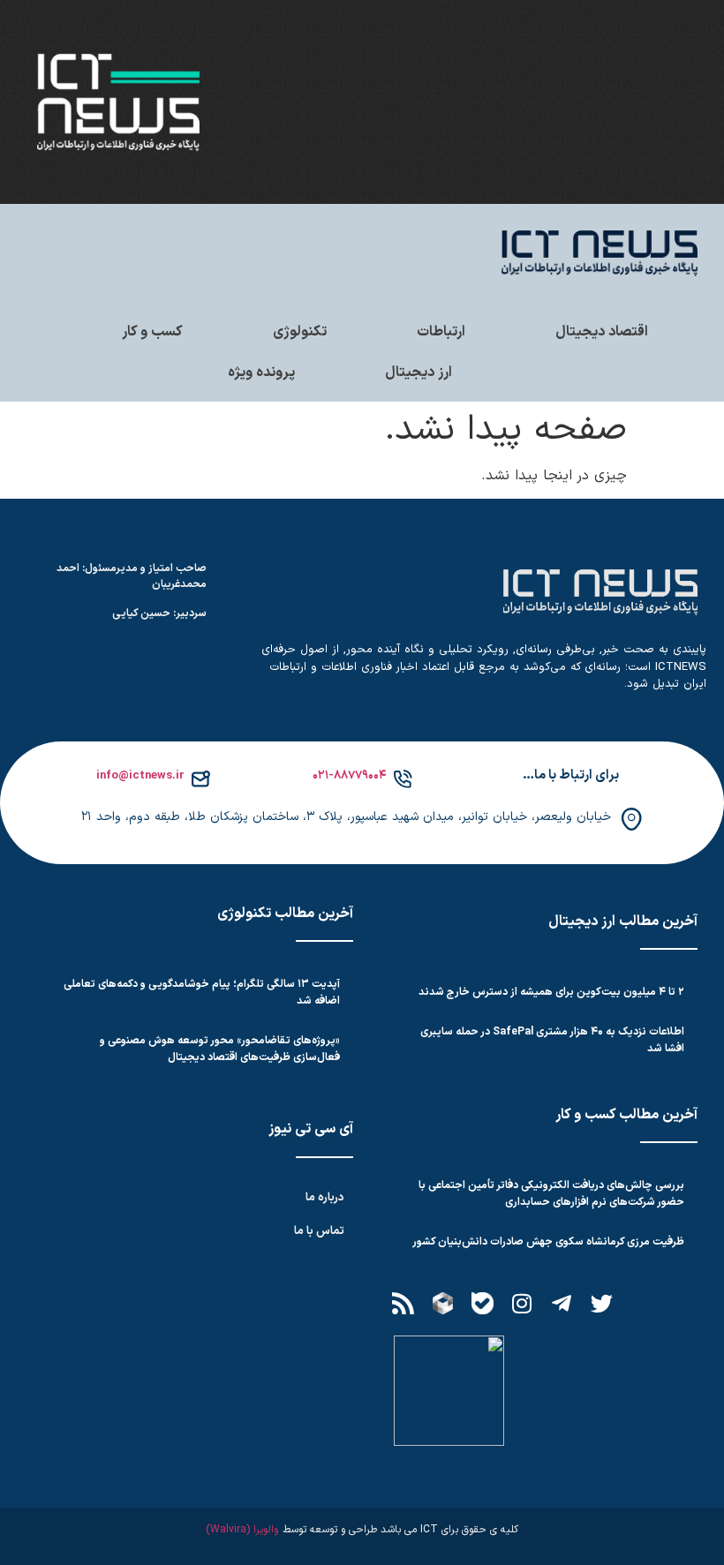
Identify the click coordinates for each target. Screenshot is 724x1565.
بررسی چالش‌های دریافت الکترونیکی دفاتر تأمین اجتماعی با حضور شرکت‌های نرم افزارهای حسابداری (551, 1194)
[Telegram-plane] (561, 1302)
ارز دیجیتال (418, 372)
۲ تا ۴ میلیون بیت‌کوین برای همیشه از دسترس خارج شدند (551, 992)
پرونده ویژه (261, 372)
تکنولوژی (300, 331)
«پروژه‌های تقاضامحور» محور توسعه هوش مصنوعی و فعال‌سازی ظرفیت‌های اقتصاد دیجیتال (220, 1049)
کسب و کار (152, 331)
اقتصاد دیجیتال (601, 331)
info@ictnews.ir (140, 776)
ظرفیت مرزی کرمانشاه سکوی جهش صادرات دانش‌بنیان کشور (548, 1242)
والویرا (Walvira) (242, 1530)
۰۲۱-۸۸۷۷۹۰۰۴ (350, 776)
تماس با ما (319, 1231)
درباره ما (324, 1198)
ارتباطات (441, 331)
